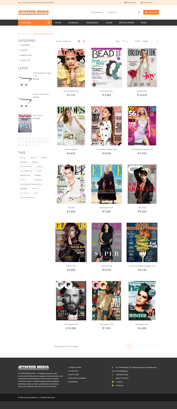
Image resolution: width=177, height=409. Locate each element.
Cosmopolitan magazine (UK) (106, 149)
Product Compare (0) (63, 41)
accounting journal (26, 171)
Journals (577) (25, 60)
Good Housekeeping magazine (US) (142, 266)
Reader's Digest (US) (41, 94)
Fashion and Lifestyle (43, 34)
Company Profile (74, 367)
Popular (26, 34)
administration (25, 175)
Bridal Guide (142, 91)
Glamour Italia (106, 266)
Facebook (119, 385)
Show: (118, 41)
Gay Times (142, 207)
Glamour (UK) (71, 266)
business (22, 179)
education (33, 158)
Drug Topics (37, 115)
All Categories (97, 12)
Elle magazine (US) (106, 207)
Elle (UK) (71, 207)
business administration (28, 197)
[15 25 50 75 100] (125, 41)
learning (22, 157)
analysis (44, 158)
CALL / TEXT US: (36, 2)
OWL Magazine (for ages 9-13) (42, 74)
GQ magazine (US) (106, 324)
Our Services (73, 371)
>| (156, 346)
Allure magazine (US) (71, 91)
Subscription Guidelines (77, 378)
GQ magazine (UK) (71, 324)
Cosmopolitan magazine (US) (142, 149)
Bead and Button (106, 91)
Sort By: (138, 41)
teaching (39, 170)
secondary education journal (30, 184)
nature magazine (24, 193)
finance (38, 175)
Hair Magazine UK (142, 324)
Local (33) (23, 50)
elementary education (26, 166)
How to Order (73, 374)
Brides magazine (71, 149)
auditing (39, 166)
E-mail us (119, 382)
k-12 (36, 193)
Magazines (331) (26, 55)
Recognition (73, 382)
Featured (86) (25, 45)
